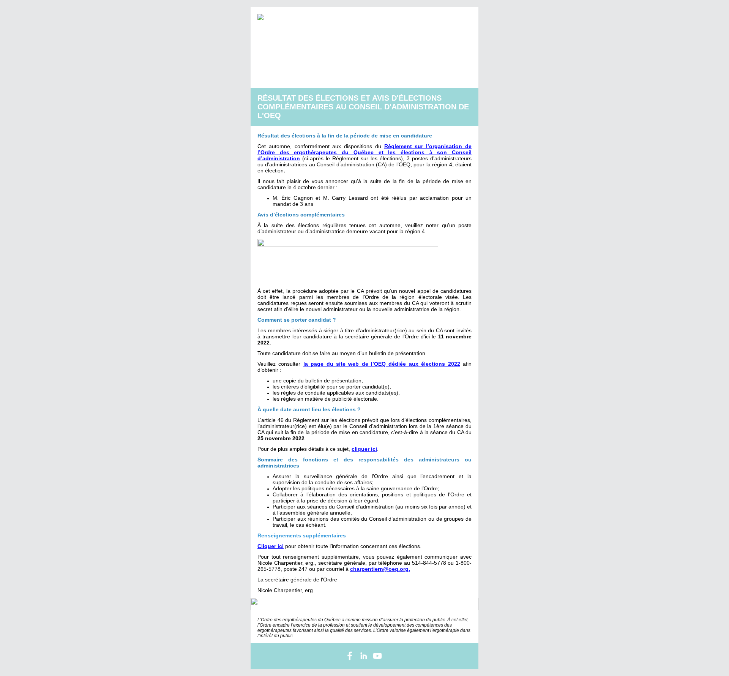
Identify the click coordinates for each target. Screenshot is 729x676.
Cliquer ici (270, 546)
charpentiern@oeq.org (379, 569)
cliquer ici (364, 449)
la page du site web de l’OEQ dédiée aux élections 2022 (381, 364)
